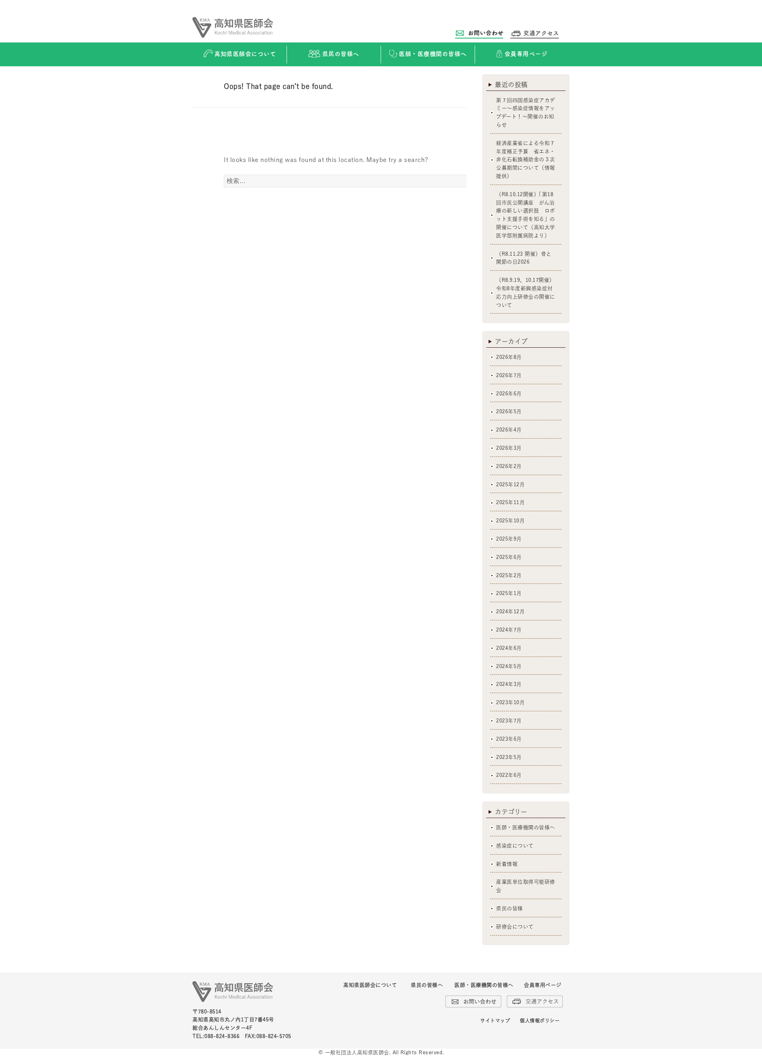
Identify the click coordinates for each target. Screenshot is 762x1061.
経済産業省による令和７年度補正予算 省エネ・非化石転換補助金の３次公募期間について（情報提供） (525, 160)
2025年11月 (510, 502)
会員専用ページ (543, 985)
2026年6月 (509, 393)
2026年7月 (509, 375)
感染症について (515, 845)
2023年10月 (510, 702)
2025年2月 (509, 575)
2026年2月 (509, 466)
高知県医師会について (370, 985)
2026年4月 (509, 429)
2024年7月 (509, 629)
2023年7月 (509, 720)
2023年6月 (509, 738)
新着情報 (507, 864)
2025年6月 (509, 557)
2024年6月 (509, 648)
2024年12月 (510, 611)
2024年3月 (509, 684)
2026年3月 (509, 448)
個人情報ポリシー (540, 1020)
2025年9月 (509, 538)
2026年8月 (509, 357)
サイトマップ (495, 1020)
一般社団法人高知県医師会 (357, 1052)
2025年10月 (510, 520)
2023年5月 (509, 757)
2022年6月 (509, 775)
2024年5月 (509, 666)
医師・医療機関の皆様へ (525, 827)
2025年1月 (509, 593)
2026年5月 (509, 411)
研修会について (515, 926)
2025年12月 (510, 484)
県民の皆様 (509, 908)
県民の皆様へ (427, 985)
